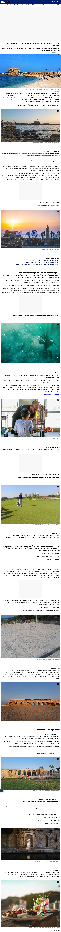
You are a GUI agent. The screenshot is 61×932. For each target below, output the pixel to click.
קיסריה (54, 930)
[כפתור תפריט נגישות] (2, 790)
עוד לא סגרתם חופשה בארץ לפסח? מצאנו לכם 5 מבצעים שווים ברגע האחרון (37, 265)
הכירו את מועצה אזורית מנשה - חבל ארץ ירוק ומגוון (44, 260)
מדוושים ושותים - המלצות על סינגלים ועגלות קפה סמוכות (42, 262)
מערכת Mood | (56, 52)
